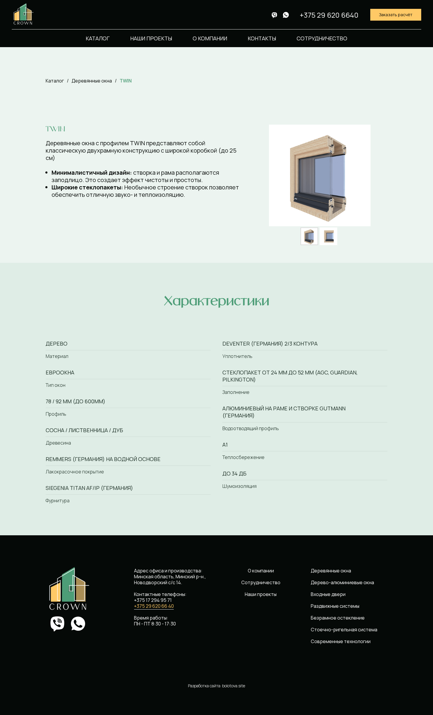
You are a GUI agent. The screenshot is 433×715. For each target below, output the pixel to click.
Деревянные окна (92, 81)
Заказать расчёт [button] (395, 14)
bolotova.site (233, 685)
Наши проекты (151, 38)
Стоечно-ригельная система (344, 629)
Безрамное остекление (338, 618)
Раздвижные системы (335, 606)
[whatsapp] (286, 15)
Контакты (262, 38)
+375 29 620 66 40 (154, 606)
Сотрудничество (322, 38)
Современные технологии (341, 641)
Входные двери (328, 594)
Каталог (98, 38)
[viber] (274, 15)
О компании (210, 38)
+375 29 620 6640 (329, 15)
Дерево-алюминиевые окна (342, 582)
